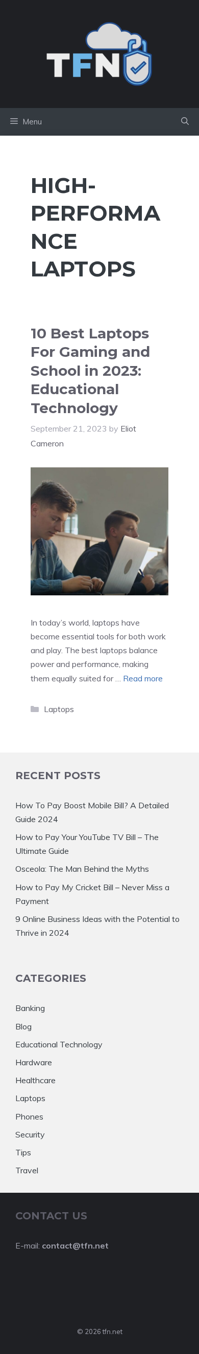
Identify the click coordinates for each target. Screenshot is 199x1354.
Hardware (33, 1062)
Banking (30, 1008)
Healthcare (35, 1080)
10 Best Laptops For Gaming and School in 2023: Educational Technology (90, 371)
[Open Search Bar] (185, 122)
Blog (23, 1026)
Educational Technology (59, 1044)
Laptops (59, 709)
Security (30, 1134)
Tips (23, 1152)
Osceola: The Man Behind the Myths (82, 869)
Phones (29, 1116)
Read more (143, 678)
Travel (26, 1170)
